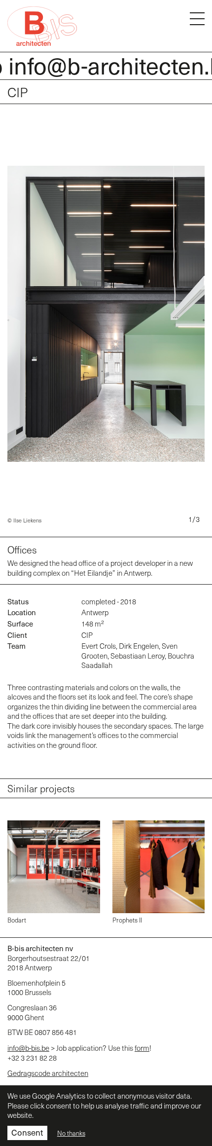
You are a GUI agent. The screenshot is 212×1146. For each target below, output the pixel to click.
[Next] (201, 320)
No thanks (71, 1133)
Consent (27, 1132)
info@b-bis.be (28, 1048)
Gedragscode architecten (47, 1073)
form (142, 1048)
